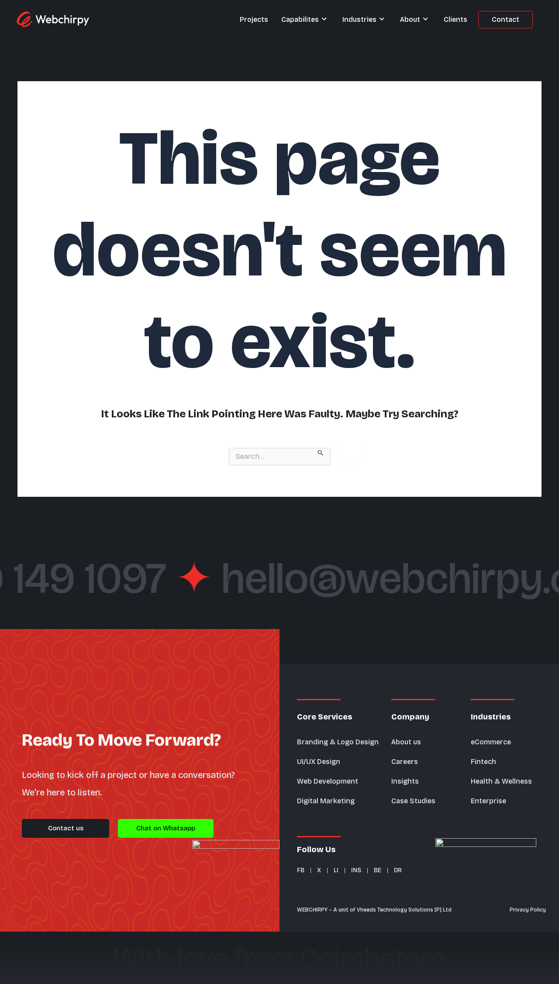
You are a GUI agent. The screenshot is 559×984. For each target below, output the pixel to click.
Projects (254, 19)
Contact (505, 19)
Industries (359, 19)
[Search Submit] (320, 452)
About (410, 19)
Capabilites (300, 19)
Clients (455, 19)
